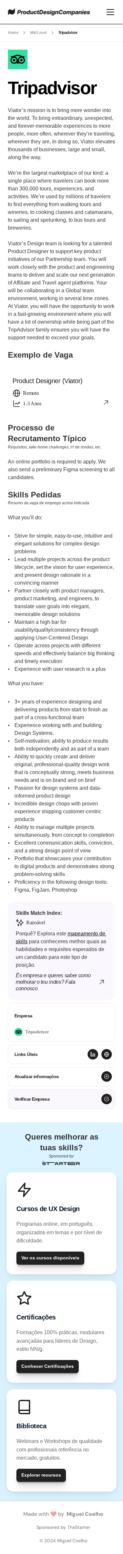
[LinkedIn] (93, 1054)
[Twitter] (106, 1054)
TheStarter (78, 1527)
